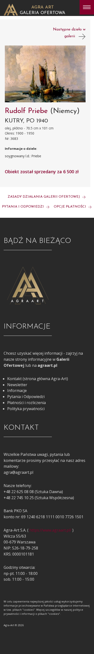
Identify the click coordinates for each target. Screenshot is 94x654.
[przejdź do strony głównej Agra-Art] (11, 9)
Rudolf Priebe (27, 111)
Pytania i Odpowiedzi (26, 396)
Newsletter (17, 384)
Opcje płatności (70, 207)
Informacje (17, 390)
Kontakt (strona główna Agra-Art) (37, 378)
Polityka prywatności (26, 408)
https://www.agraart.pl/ (50, 530)
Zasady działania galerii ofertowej (44, 197)
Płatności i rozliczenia (26, 402)
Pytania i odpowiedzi (23, 207)
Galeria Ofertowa (42, 13)
